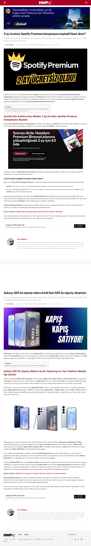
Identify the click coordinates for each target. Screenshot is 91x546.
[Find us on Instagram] (78, 539)
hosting (26, 539)
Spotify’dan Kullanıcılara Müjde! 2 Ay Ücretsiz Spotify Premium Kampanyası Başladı (27, 109)
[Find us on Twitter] (69, 539)
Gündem (35, 45)
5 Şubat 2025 (19, 45)
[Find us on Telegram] (81, 539)
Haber (31, 45)
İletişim (26, 534)
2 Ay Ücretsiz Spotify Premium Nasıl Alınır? (18, 111)
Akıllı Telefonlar (37, 304)
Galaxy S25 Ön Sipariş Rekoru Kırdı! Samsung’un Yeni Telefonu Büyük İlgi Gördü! (26, 365)
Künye (20, 534)
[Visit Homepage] (45, 2)
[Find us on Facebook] (72, 539)
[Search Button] (86, 2)
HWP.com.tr (21, 539)
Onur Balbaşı (9, 45)
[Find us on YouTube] (75, 539)
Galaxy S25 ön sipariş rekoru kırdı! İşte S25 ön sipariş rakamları (39, 212)
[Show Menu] (4, 2)
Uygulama (41, 45)
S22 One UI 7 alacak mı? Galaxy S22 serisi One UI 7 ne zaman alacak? (41, 473)
